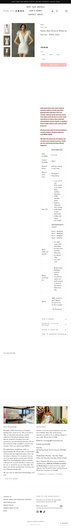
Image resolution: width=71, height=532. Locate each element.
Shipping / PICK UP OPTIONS (50, 324)
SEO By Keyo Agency (35, 524)
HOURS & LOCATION (50, 329)
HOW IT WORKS (35, 11)
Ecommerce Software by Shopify (35, 521)
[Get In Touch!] (52, 415)
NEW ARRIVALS (38, 7)
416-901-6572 (46, 444)
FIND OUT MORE (11, 478)
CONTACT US (7, 496)
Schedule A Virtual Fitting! (50, 474)
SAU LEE (43, 27)
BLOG (5, 511)
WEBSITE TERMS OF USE (11, 508)
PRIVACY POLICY (8, 505)
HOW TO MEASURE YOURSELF (54, 334)
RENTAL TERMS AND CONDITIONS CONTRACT (17, 499)
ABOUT (40, 14)
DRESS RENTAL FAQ (9, 502)
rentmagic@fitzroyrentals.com (53, 440)
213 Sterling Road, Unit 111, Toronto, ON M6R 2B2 (51, 451)
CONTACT (32, 14)
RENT (28, 7)
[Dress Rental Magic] (19, 415)
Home (42, 24)
